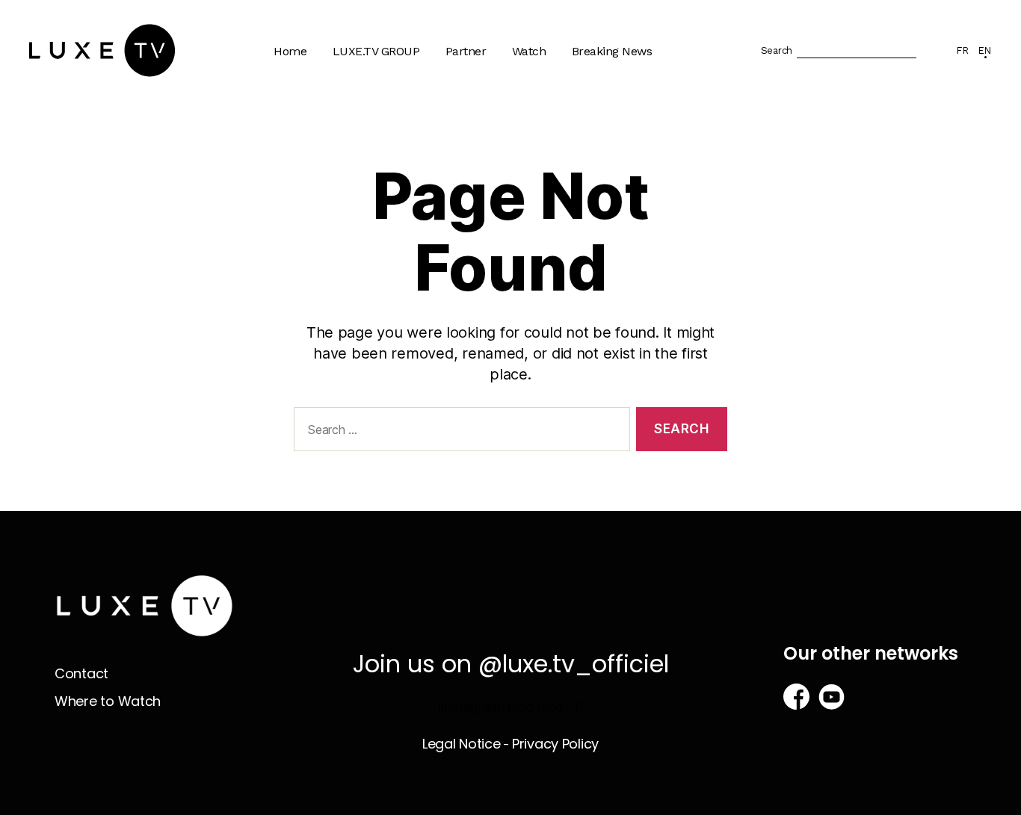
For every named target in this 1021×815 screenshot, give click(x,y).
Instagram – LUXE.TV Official (397, 308)
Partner (466, 51)
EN (984, 50)
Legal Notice (461, 743)
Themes (541, 100)
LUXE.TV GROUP (376, 51)
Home (290, 51)
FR (962, 50)
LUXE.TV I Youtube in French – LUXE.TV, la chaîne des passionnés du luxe (401, 251)
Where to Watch (562, 129)
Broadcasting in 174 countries (392, 136)
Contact (81, 673)
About (357, 100)
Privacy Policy (555, 743)
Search (776, 50)
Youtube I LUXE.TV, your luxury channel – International (405, 186)
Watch (529, 51)
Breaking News (612, 51)
